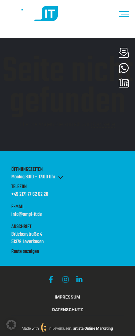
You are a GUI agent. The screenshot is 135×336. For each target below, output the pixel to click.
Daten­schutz (67, 309)
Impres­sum (67, 297)
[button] (11, 324)
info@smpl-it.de (26, 215)
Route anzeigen (25, 252)
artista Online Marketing (93, 328)
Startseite (103, 124)
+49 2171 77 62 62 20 (29, 195)
